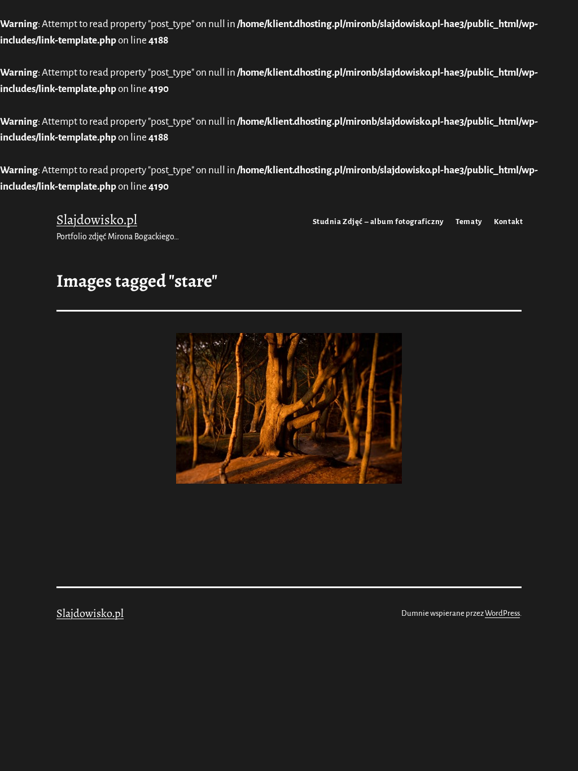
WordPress (502, 613)
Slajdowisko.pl (96, 220)
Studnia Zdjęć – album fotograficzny (378, 221)
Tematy (468, 221)
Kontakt (508, 221)
